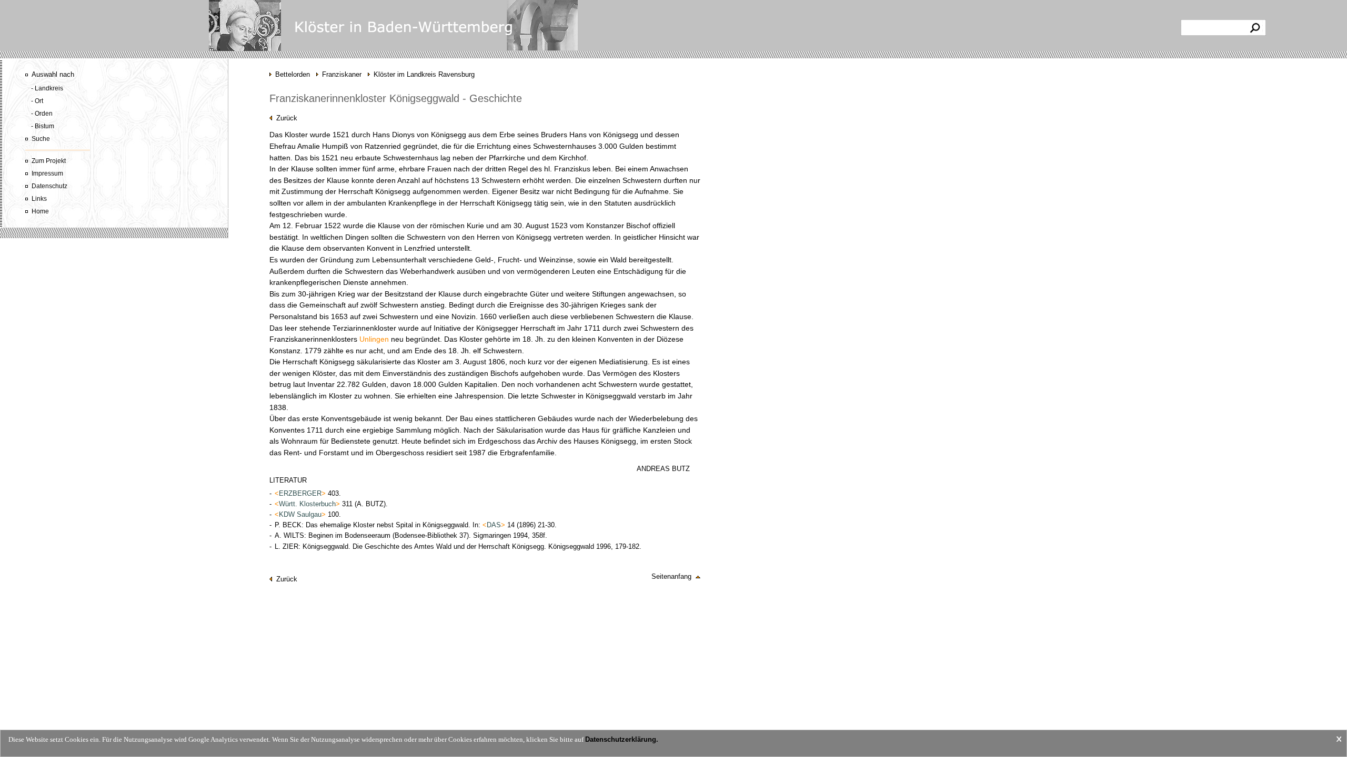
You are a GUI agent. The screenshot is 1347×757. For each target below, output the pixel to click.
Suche (41, 138)
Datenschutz (49, 186)
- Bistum (42, 126)
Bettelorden (292, 74)
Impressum (47, 173)
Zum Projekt (49, 161)
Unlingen (374, 339)
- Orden (42, 113)
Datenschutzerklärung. (621, 739)
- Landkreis (47, 88)
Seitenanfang (673, 576)
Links (39, 198)
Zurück (284, 118)
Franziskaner (341, 74)
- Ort (37, 101)
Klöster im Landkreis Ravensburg (424, 74)
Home (40, 211)
